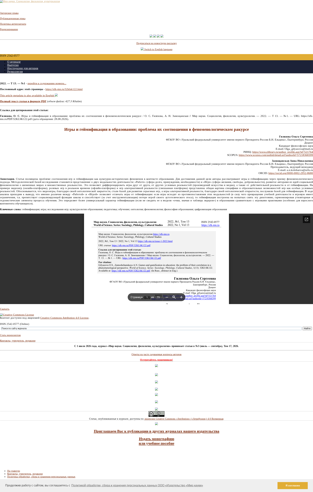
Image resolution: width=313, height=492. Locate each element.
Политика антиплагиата (13, 24)
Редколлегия (15, 71)
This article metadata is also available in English (27, 95)
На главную (13, 471)
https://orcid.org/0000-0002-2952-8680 (290, 173)
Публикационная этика (12, 18)
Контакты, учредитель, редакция (17, 340)
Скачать (4, 309)
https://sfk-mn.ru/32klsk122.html (64, 89)
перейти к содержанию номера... (47, 83)
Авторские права (9, 13)
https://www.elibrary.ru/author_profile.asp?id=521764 (282, 151)
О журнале (14, 61)
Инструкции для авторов (22, 68)
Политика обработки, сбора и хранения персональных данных (41, 476)
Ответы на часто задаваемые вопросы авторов (156, 354)
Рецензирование (9, 29)
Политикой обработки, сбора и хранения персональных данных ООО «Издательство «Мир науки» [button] (137, 485)
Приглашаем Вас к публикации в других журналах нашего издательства (156, 431)
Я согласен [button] (293, 485)
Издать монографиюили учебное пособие (156, 441)
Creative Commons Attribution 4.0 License (64, 317)
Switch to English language (158, 49)
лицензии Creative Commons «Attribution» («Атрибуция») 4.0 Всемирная (183, 418)
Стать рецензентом (10, 335)
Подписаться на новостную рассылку (156, 43)
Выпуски (13, 65)
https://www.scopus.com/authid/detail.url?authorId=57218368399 (276, 155)
